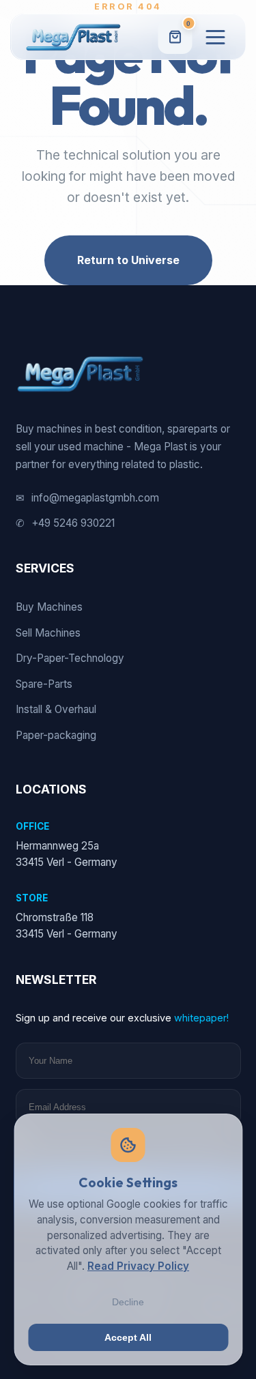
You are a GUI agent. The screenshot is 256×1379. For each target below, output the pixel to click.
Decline (128, 1301)
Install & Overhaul (56, 709)
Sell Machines (48, 632)
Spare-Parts (44, 684)
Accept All (128, 1337)
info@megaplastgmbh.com (87, 497)
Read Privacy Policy (138, 1266)
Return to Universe (128, 260)
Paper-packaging (56, 735)
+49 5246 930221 (65, 523)
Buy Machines (49, 606)
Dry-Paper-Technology (70, 658)
